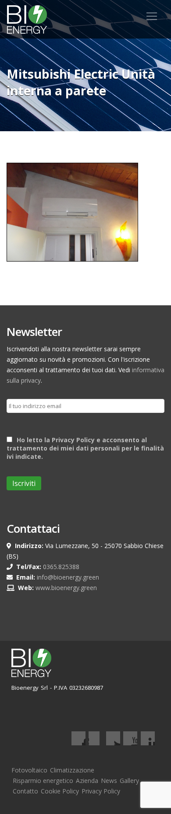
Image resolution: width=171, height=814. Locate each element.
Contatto (25, 791)
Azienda (87, 780)
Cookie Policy (60, 791)
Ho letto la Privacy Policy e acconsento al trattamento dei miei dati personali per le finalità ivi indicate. (85, 448)
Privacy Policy (101, 791)
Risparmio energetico (43, 780)
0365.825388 (61, 566)
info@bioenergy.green (68, 577)
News (109, 780)
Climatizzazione (72, 770)
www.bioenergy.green (66, 587)
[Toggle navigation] (151, 16)
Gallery (129, 780)
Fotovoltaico (29, 770)
